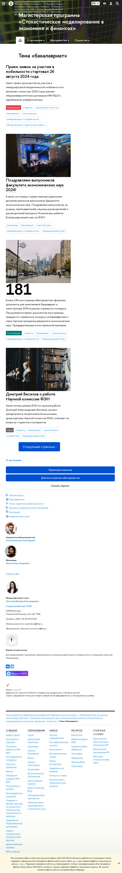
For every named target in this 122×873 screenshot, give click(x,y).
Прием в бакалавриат (33, 752)
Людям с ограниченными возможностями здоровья (13, 835)
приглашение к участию (47, 107)
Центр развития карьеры (35, 782)
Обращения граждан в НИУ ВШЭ (13, 778)
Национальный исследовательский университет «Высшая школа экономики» (41, 715)
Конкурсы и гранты (58, 775)
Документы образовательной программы (28, 507)
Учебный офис (12, 573)
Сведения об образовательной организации (14, 823)
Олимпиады (33, 746)
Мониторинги (55, 749)
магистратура (29, 113)
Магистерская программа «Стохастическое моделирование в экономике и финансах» (61, 21)
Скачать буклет (60, 485)
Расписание (14, 512)
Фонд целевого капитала (13, 787)
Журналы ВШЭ (78, 762)
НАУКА (53, 730)
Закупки (9, 771)
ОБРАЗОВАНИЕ (36, 730)
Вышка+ (31, 757)
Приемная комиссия (60, 470)
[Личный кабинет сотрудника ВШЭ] (110, 3)
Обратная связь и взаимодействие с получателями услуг (37, 805)
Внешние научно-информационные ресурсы (57, 782)
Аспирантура (33, 769)
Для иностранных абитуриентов (60, 477)
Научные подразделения (56, 736)
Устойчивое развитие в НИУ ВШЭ (13, 749)
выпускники (12, 225)
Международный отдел (54, 230)
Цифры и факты (13, 735)
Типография (76, 753)
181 (19, 289)
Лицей (31, 735)
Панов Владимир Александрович (21, 540)
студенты (27, 107)
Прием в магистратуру (34, 763)
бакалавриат (13, 113)
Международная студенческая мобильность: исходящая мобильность (27, 124)
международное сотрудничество (23, 119)
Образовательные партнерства (36, 797)
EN (98, 3)
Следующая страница (38, 447)
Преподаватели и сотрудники (14, 758)
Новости (52, 721)
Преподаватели (16, 499)
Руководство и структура (12, 741)
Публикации (76, 766)
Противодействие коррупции (14, 795)
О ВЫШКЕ (11, 730)
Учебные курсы (16, 495)
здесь (74, 861)
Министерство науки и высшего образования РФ (100, 741)
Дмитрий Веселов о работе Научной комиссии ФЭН (30, 396)
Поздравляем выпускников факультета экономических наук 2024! (35, 184)
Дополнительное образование (36, 775)
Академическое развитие (56, 770)
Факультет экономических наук (45, 718)
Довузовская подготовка (34, 741)
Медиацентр (77, 757)
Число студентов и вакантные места (26, 503)
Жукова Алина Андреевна (18, 563)
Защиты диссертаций (55, 762)
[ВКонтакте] (8, 666)
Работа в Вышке (13, 851)
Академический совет (19, 516)
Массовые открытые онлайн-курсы (101, 759)
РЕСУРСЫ (76, 730)
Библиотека (76, 735)
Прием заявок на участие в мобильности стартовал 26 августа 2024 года (30, 71)
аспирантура (13, 435)
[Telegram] (12, 666)
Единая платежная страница (14, 846)
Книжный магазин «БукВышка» (79, 748)
